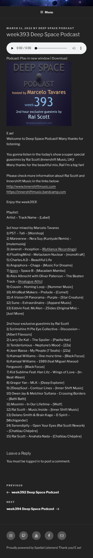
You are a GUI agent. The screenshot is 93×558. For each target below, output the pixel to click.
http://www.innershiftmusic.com (31, 186)
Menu (49, 12)
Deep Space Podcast (56, 28)
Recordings (66, 249)
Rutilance (50, 249)
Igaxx (14, 271)
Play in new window (35, 58)
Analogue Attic (30, 281)
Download (59, 58)
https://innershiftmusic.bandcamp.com (36, 192)
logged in (33, 461)
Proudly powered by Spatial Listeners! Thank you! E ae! (43, 547)
